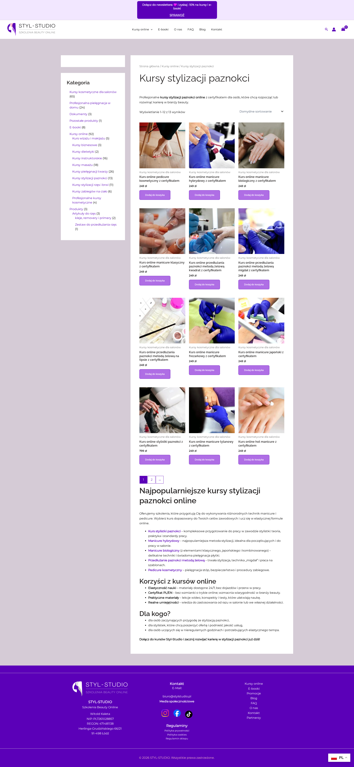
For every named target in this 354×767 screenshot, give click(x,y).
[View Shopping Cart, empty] (343, 29)
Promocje (254, 693)
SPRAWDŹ (177, 15)
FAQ (191, 29)
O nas (178, 29)
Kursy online (140, 29)
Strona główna (149, 66)
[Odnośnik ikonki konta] (334, 29)
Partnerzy (254, 717)
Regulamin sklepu (177, 738)
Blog (202, 29)
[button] (150, 29)
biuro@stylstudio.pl (177, 696)
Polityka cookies (177, 734)
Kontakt (216, 29)
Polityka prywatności (176, 730)
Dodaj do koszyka (155, 195)
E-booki (163, 29)
